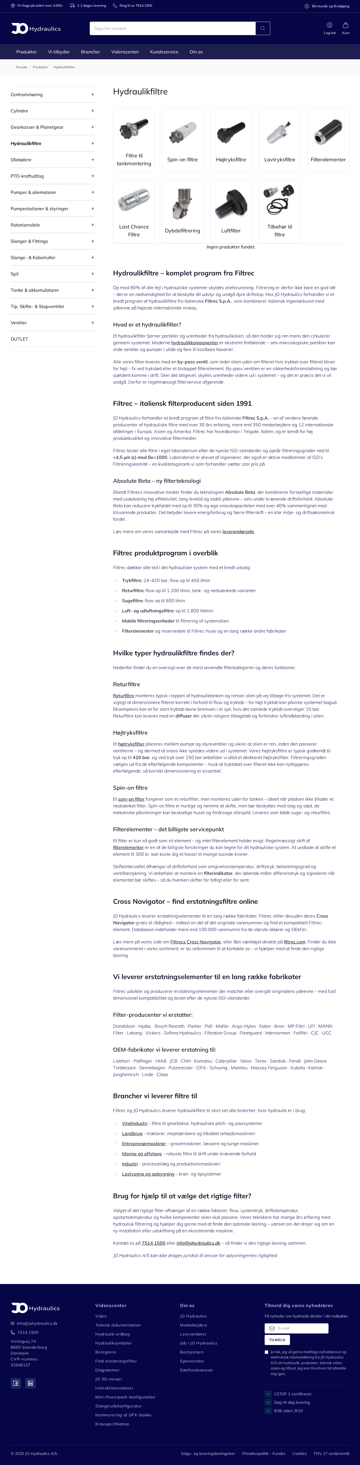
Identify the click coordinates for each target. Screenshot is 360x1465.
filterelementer (128, 847)
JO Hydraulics (193, 1316)
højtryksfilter (131, 744)
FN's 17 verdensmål (331, 1453)
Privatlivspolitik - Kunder (263, 1453)
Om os (196, 52)
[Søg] (263, 28)
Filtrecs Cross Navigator (195, 942)
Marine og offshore (142, 1153)
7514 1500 (27, 1332)
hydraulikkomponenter (194, 342)
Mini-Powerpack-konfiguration (125, 1397)
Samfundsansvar (196, 1370)
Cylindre (19, 111)
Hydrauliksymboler (113, 1343)
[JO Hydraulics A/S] (36, 28)
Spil (15, 274)
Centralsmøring (27, 94)
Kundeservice (164, 52)
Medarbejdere (193, 1325)
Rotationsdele (25, 225)
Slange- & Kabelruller (33, 257)
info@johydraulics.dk (33, 1323)
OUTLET (19, 339)
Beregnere (105, 1352)
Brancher (90, 52)
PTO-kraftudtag (27, 176)
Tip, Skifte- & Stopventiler (37, 306)
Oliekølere (21, 159)
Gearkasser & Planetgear (37, 127)
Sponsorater (192, 1361)
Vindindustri (134, 1123)
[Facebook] (16, 1383)
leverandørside (238, 531)
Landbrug (132, 1133)
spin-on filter (131, 799)
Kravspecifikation (112, 1423)
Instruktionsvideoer (114, 1388)
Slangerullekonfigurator (118, 1406)
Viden (101, 1316)
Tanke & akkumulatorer (35, 290)
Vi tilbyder (59, 52)
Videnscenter (125, 52)
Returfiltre (123, 695)
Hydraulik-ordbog (112, 1334)
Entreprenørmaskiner (144, 1143)
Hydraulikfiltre (26, 143)
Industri (130, 1164)
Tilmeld (277, 1340)
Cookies (299, 1453)
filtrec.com (294, 942)
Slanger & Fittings (29, 241)
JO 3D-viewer (108, 1379)
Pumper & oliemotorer (33, 192)
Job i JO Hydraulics (198, 1343)
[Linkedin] (30, 1383)
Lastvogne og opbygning (148, 1174)
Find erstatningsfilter (116, 1361)
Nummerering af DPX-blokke (123, 1415)
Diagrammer (107, 1370)
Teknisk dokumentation (118, 1325)
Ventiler (19, 322)
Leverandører (193, 1334)
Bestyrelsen (192, 1352)
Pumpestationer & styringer (39, 208)
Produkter (26, 52)
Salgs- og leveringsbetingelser (208, 1453)
